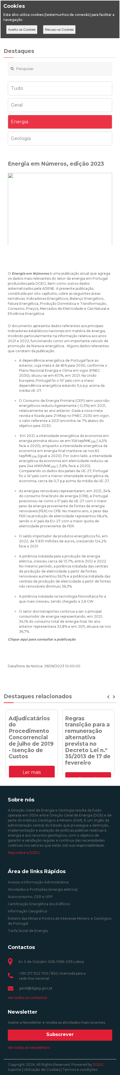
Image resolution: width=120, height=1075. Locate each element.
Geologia (21, 138)
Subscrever (60, 1034)
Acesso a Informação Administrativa (38, 882)
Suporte (14, 1069)
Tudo (17, 88)
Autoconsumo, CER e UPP (30, 897)
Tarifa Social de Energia (28, 931)
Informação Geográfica (27, 911)
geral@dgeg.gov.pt (35, 988)
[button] (109, 697)
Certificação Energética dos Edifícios (39, 904)
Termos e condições (80, 1069)
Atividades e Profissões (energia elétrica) (43, 889)
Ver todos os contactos (27, 998)
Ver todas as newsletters (29, 1047)
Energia (19, 121)
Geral (17, 105)
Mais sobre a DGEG (24, 853)
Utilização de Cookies (42, 1069)
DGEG (98, 1064)
